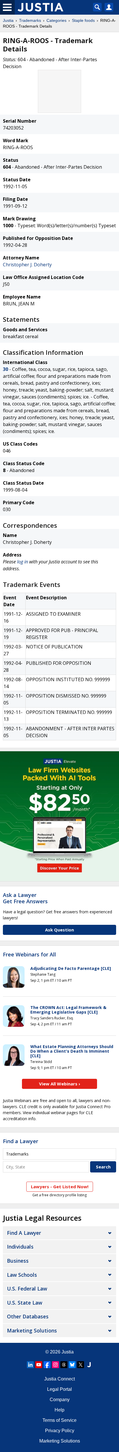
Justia (8, 20)
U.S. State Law (24, 1302)
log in (22, 562)
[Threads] (63, 1364)
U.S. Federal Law (27, 1288)
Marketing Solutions (32, 1330)
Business (18, 1260)
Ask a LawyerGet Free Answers (25, 898)
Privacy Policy (59, 1430)
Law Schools (22, 1274)
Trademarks (30, 20)
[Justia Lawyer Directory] (88, 1364)
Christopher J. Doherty (27, 264)
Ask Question (59, 930)
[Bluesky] (72, 1364)
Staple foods (83, 20)
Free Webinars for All (29, 955)
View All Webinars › (59, 1084)
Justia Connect (59, 1378)
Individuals (20, 1246)
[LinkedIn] (30, 1364)
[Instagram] (55, 1364)
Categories (56, 20)
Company (60, 1399)
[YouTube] (38, 1364)
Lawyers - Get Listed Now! (59, 1186)
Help (59, 1409)
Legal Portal (59, 1389)
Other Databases (28, 1316)
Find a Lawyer (20, 1141)
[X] (80, 1364)
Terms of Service (59, 1420)
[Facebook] (47, 1364)
